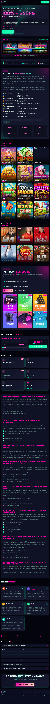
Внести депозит (38, 346)
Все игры (3, 145)
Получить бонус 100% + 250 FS (25, 684)
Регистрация (45, 1)
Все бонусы (19, 31)
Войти (37, 1)
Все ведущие (4, 225)
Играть (20, 699)
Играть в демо (8, 290)
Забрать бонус (7, 31)
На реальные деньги (20, 290)
